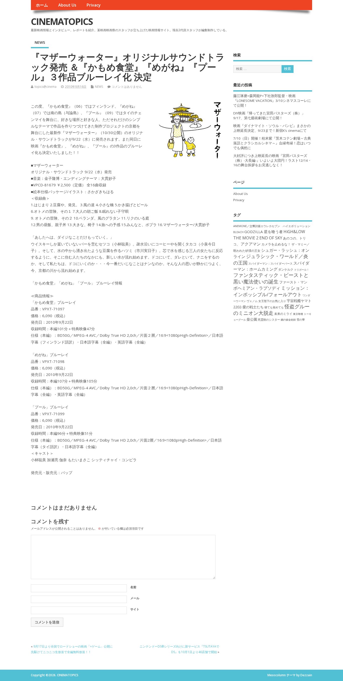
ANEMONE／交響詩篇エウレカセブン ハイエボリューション (271, 226)
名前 (133, 587)
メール (134, 598)
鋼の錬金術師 (288, 319)
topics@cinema (45, 86)
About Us (67, 5)
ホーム (42, 5)
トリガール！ (301, 269)
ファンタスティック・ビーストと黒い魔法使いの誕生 (271, 278)
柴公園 (252, 319)
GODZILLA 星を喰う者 (263, 231)
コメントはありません (127, 86)
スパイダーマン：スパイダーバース (270, 263)
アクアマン (251, 244)
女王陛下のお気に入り (272, 301)
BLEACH (238, 232)
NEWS (40, 42)
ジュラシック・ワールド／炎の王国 (270, 259)
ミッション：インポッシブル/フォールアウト (271, 291)
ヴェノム (252, 301)
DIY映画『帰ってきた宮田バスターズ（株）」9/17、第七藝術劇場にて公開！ (269, 115)
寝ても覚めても (274, 307)
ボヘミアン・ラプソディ (256, 288)
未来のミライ (283, 314)
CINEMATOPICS (62, 21)
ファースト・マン (293, 282)
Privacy (93, 5)
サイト (134, 609)
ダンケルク (285, 269)
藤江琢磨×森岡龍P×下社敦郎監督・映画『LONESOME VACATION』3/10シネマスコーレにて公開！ (272, 101)
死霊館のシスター (269, 319)
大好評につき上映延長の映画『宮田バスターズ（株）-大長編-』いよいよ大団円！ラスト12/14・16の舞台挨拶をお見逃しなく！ (272, 160)
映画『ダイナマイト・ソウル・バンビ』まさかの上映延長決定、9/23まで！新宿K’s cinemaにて (272, 128)
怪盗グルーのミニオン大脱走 (271, 309)
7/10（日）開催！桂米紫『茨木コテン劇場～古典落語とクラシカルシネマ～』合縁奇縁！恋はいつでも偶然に (272, 143)
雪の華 (301, 319)
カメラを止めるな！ (276, 244)
